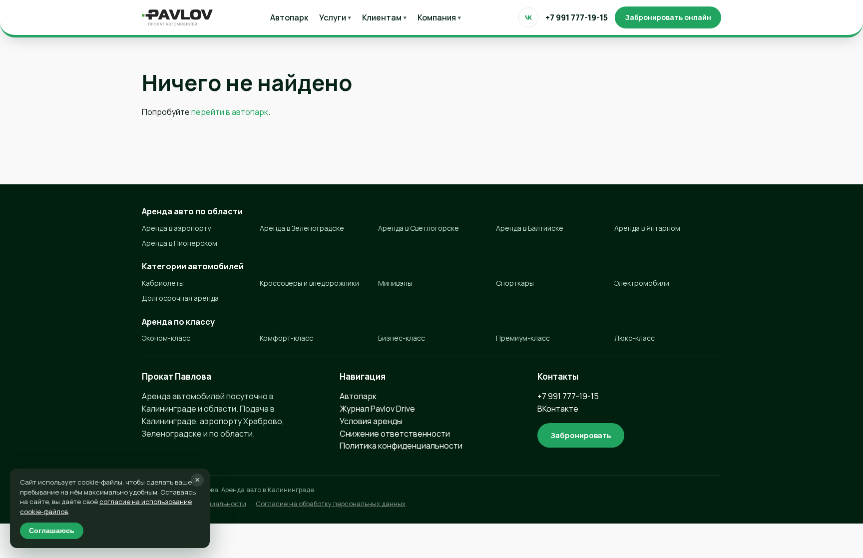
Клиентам (384, 17)
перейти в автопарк (229, 111)
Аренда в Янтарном (647, 228)
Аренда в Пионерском (179, 243)
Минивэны (395, 283)
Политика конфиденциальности (401, 445)
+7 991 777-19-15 (576, 17)
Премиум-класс (523, 338)
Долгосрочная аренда (180, 298)
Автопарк (289, 17)
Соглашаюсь (51, 531)
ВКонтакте (557, 408)
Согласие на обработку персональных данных (331, 503)
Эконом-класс (166, 338)
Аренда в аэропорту (176, 228)
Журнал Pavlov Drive (377, 408)
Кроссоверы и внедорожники (309, 283)
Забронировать (580, 435)
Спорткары (515, 283)
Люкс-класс (634, 338)
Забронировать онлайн (668, 17)
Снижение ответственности (395, 433)
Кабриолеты (163, 283)
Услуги (335, 17)
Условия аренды (371, 421)
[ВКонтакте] (528, 17)
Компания (439, 17)
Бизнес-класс (401, 338)
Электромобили (641, 283)
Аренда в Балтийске (529, 228)
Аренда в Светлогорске (418, 228)
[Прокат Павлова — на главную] (177, 17)
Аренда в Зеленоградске (302, 228)
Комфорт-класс (286, 338)
